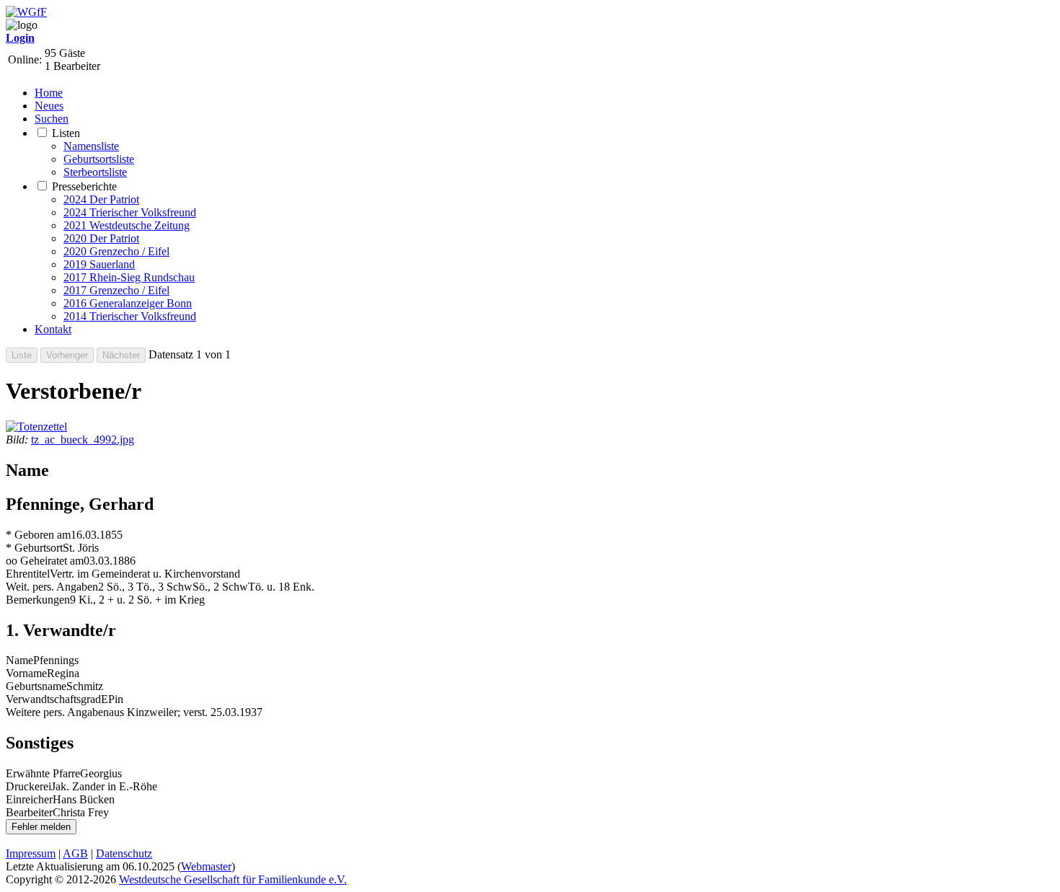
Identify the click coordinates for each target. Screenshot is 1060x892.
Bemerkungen (38, 599)
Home (49, 93)
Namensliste (91, 146)
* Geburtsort (34, 548)
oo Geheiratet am (45, 561)
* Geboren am (38, 535)
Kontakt (53, 329)
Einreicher (29, 799)
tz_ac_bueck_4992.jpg (82, 439)
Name (19, 660)
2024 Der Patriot (101, 199)
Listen (66, 133)
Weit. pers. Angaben (52, 586)
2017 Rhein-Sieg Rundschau (129, 277)
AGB (75, 853)
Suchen (52, 118)
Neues (49, 106)
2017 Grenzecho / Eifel (116, 290)
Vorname (26, 673)
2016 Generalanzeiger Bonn (127, 303)
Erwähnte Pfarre (43, 773)
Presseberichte (84, 186)
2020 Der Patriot (101, 238)
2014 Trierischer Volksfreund (129, 316)
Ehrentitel (28, 574)
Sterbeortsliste (95, 172)
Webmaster (206, 866)
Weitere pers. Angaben (57, 712)
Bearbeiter (29, 812)
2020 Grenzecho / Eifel (116, 251)
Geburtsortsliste (98, 159)
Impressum (31, 853)
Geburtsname (36, 686)
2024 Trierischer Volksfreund (129, 212)
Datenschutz (124, 853)
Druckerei (28, 786)
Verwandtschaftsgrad (53, 699)
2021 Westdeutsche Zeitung (126, 225)
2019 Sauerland (99, 264)
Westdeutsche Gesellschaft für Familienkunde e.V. (233, 879)
